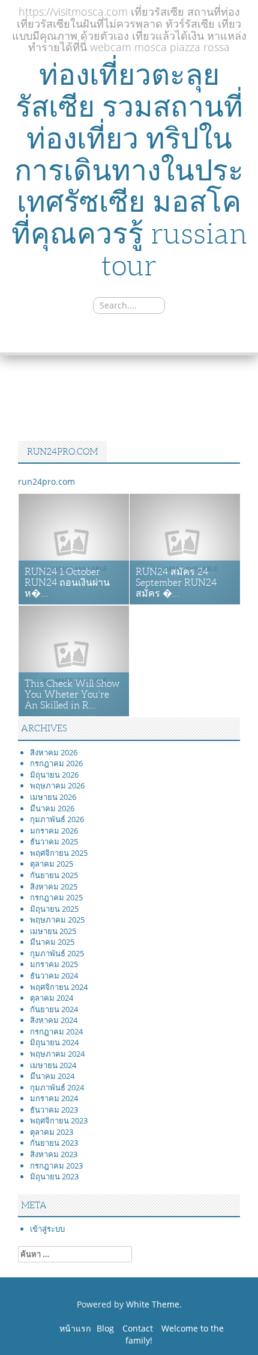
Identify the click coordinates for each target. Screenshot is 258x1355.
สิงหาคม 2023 (53, 1154)
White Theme (152, 1304)
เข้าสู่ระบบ (47, 1228)
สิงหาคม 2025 (53, 886)
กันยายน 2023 (54, 1142)
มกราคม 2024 (54, 1098)
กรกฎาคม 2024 (56, 1031)
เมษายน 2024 (53, 1065)
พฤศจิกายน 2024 (59, 987)
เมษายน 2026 (53, 796)
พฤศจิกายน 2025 (59, 852)
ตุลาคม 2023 (51, 1131)
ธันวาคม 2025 (54, 841)
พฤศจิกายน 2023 (59, 1120)
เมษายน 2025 (53, 931)
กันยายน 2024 (54, 1009)
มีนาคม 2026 (52, 808)
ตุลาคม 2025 (51, 863)
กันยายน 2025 (54, 875)
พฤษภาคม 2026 (57, 785)
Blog (105, 1328)
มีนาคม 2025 (52, 941)
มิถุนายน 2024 (54, 1042)
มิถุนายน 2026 (54, 774)
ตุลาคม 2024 (51, 997)
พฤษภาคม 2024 (57, 1053)
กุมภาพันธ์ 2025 (57, 953)
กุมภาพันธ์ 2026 (57, 819)
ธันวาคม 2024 (54, 975)
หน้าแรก (75, 1328)
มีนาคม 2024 (52, 1076)
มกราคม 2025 (54, 964)
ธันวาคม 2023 (54, 1109)
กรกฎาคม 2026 (56, 763)
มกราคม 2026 (54, 830)
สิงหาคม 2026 (53, 752)
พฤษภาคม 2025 (57, 919)
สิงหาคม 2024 (53, 1020)
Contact (137, 1328)
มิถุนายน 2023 (54, 1176)
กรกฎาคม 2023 (56, 1165)
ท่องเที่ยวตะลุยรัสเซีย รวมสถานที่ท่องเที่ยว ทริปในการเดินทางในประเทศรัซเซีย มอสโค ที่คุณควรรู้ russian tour (129, 170)
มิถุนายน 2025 (54, 908)
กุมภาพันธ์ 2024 (57, 1087)
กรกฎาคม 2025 (56, 897)
